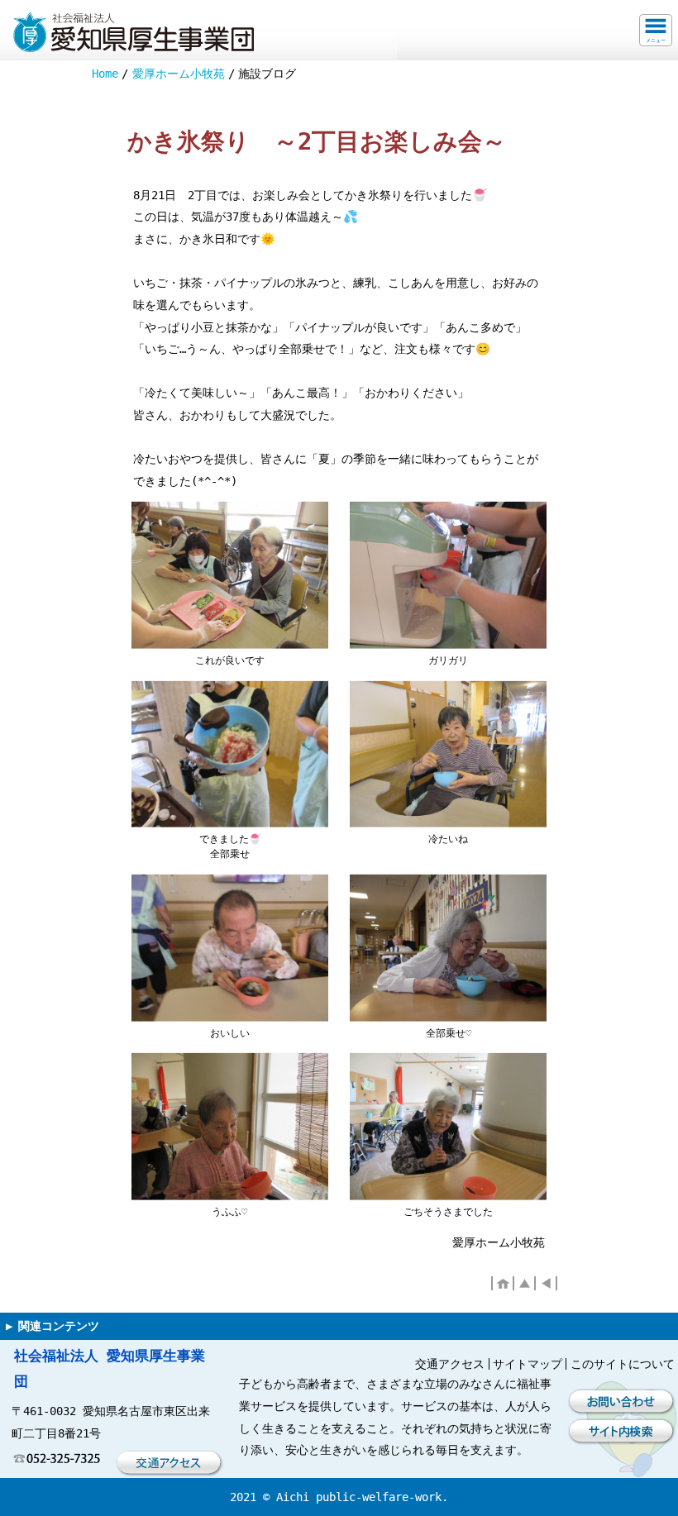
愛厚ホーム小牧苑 (178, 73)
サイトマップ (527, 1364)
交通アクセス (450, 1364)
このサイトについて (623, 1364)
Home (105, 73)
